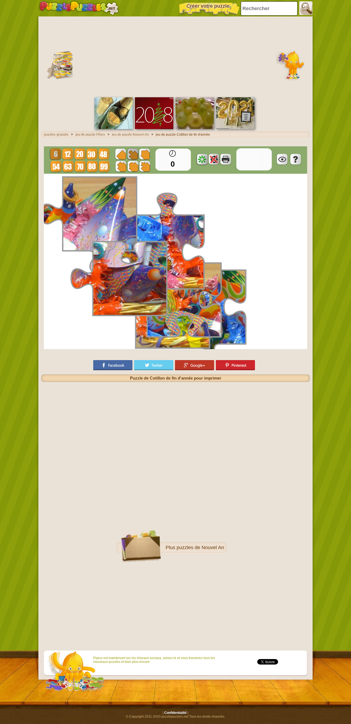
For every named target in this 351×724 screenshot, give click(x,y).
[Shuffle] (202, 159)
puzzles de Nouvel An (200, 547)
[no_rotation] (213, 159)
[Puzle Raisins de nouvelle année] (195, 128)
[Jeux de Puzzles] (79, 8)
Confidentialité (175, 713)
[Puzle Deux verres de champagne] (113, 128)
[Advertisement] (175, 56)
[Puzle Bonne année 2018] (154, 128)
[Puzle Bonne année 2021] (235, 128)
